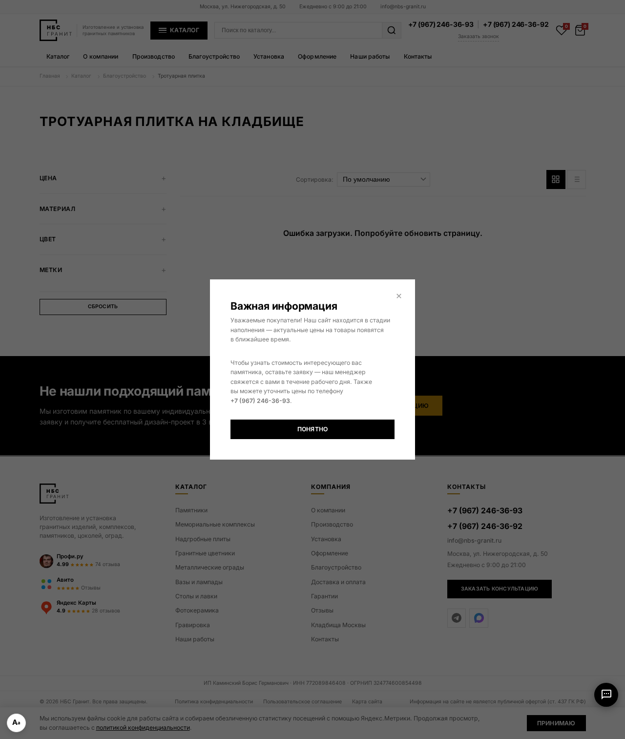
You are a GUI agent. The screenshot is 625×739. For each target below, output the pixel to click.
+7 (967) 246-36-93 (260, 400)
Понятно (312, 429)
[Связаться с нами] (606, 695)
